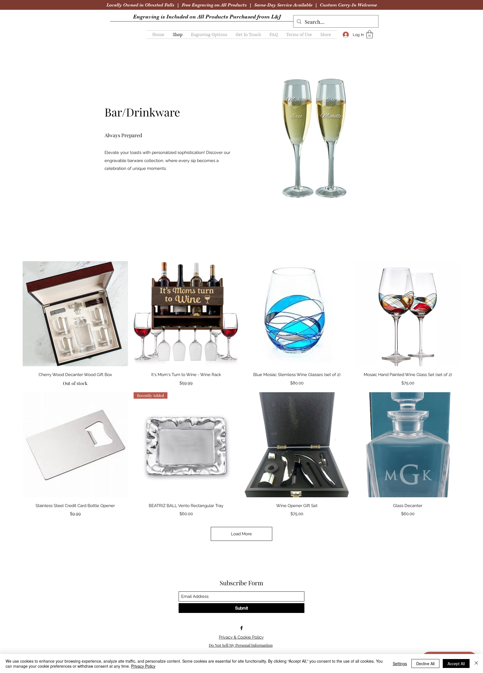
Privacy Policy (143, 666)
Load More (241, 533)
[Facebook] (241, 628)
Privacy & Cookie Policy (241, 637)
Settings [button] (400, 663)
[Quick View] (75, 314)
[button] (209, 35)
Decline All (425, 663)
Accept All (456, 663)
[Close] (476, 663)
